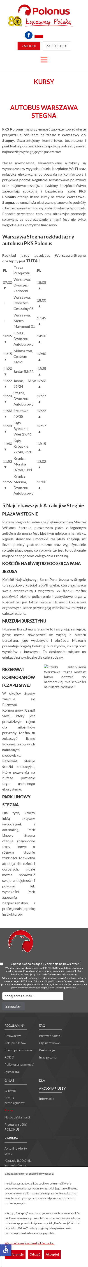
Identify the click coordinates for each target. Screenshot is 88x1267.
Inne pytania (48, 1057)
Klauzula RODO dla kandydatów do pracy (18, 1165)
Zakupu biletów (15, 1043)
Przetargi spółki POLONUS (16, 1127)
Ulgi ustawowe (49, 1043)
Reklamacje (47, 1050)
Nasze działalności (17, 1117)
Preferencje (15, 1254)
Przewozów (13, 1036)
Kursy (9, 1110)
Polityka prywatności (19, 1064)
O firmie (10, 1091)
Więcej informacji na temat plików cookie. (29, 1243)
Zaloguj (29, 46)
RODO (9, 1057)
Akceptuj (52, 1254)
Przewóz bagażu (50, 1036)
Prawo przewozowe (18, 1050)
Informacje (46, 1098)
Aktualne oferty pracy (16, 1150)
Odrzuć (35, 1254)
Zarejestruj (56, 46)
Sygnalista (12, 1072)
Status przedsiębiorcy (15, 1100)
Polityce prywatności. (66, 987)
